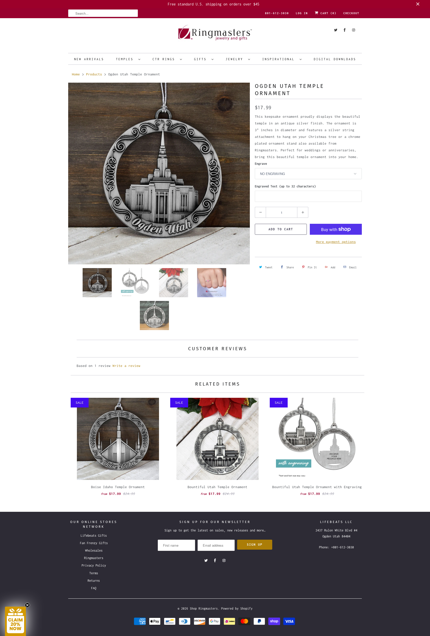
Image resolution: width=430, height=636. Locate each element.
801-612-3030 (277, 13)
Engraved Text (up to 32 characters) (285, 186)
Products (94, 74)
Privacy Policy (94, 565)
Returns (94, 580)
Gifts (201, 59)
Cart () (327, 13)
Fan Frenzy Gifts (94, 543)
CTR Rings (165, 59)
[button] (15, 621)
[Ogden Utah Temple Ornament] (159, 173)
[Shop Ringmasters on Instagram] (353, 30)
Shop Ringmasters (204, 608)
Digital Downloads (335, 59)
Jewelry (236, 59)
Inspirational (279, 59)
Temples (126, 59)
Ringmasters (93, 558)
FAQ (93, 588)
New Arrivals (89, 59)
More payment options (336, 242)
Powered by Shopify (237, 608)
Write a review (126, 366)
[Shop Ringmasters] (215, 35)
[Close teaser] (27, 605)
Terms (93, 573)
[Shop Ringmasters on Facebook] (344, 30)
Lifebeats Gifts (94, 535)
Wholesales (94, 550)
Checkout (351, 13)
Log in (302, 13)
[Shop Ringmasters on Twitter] (335, 30)
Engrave (261, 164)
